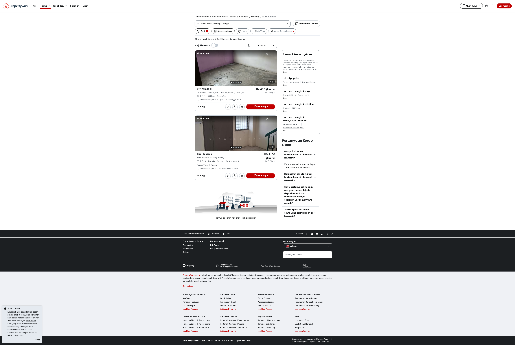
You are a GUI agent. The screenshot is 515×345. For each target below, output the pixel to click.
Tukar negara (289, 241)
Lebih (85, 6)
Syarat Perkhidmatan (211, 340)
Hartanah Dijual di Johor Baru (196, 327)
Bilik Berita (214, 245)
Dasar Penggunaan (191, 340)
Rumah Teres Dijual (228, 306)
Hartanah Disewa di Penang (232, 324)
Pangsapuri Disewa (266, 302)
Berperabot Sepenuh (291, 124)
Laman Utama (202, 16)
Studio (285, 108)
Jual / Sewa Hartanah (304, 324)
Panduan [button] (74, 6)
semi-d (313, 69)
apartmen (305, 69)
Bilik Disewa (263, 306)
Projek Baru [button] (58, 6)
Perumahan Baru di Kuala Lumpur (309, 302)
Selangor (243, 16)
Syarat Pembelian (243, 340)
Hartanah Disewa (266, 294)
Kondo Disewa (264, 298)
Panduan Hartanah (191, 302)
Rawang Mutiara (309, 82)
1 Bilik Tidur (295, 108)
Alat (297, 316)
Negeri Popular (265, 316)
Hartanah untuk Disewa (224, 16)
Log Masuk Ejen (302, 320)
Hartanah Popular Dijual (194, 316)
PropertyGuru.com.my (192, 275)
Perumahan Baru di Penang (307, 306)
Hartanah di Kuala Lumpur (269, 320)
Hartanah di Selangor (267, 324)
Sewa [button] (44, 6)
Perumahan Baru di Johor (306, 298)
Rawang (255, 16)
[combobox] (243, 24)
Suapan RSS (300, 327)
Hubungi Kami (217, 241)
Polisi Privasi (31, 321)
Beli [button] (34, 6)
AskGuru (186, 298)
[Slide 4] (238, 82)
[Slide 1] (231, 82)
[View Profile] (203, 53)
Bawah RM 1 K (304, 95)
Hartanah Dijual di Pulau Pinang (196, 324)
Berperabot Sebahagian (293, 128)
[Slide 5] (240, 82)
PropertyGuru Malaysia (194, 294)
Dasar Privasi (227, 340)
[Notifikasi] (493, 6)
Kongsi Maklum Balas (219, 249)
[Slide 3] (236, 82)
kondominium (294, 69)
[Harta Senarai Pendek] (273, 54)
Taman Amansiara (291, 82)
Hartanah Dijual (227, 294)
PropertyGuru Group (193, 241)
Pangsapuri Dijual (228, 302)
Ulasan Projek (189, 306)
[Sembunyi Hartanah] (267, 54)
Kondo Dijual (225, 298)
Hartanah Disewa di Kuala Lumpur (234, 320)
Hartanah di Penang (266, 327)
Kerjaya (186, 252)
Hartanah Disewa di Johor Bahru (234, 327)
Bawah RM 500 (289, 95)
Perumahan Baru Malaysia (308, 294)
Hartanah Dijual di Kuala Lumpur (197, 320)
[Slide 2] (233, 82)
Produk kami (188, 249)
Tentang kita (188, 245)
